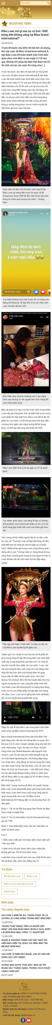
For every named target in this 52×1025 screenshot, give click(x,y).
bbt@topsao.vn (28, 1015)
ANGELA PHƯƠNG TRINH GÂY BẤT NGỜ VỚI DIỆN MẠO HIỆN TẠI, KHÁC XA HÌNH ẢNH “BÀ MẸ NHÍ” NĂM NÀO (24, 943)
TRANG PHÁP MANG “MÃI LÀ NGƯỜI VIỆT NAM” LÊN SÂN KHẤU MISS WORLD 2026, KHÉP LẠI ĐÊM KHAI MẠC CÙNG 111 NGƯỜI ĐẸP (26, 929)
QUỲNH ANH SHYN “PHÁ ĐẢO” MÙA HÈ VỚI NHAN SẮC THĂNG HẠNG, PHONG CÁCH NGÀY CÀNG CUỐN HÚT (25, 968)
